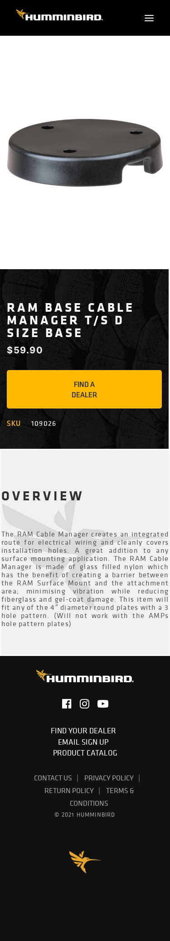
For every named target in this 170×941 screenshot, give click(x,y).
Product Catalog (85, 753)
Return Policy (69, 790)
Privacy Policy (109, 777)
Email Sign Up (85, 742)
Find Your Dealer (85, 731)
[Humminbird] (59, 18)
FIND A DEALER (84, 389)
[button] (149, 18)
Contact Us (53, 777)
